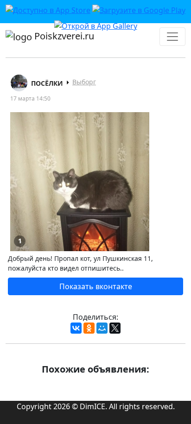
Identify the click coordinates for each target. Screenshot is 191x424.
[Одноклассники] (89, 328)
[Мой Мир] (102, 328)
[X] (115, 328)
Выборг (84, 81)
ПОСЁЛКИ (47, 83)
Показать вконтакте (95, 286)
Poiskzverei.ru (63, 36)
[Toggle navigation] (172, 36)
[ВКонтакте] (76, 328)
